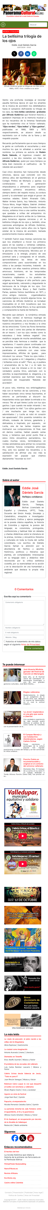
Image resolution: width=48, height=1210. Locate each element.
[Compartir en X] (14, 54)
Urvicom (27, 1208)
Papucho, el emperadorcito (15, 1101)
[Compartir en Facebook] (21, 54)
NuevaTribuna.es (11, 1168)
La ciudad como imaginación (15, 1049)
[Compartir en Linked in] (27, 54)
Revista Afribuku (11, 1173)
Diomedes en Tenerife (13, 1057)
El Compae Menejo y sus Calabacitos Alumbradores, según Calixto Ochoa (32, 737)
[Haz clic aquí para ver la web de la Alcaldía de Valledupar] (22, 803)
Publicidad (29, 1192)
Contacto (8, 1192)
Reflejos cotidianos (32, 496)
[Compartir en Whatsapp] (34, 53)
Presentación (18, 1192)
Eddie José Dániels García (24, 45)
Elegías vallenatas (31, 692)
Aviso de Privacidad (30, 644)
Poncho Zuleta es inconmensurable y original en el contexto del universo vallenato (33, 762)
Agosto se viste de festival (15, 1094)
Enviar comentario (34, 648)
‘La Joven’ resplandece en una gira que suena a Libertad (33, 714)
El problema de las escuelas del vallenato (21, 1064)
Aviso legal (38, 1192)
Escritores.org (10, 1178)
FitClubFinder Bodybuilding (15, 1164)
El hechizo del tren (11, 1151)
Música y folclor (11, 31)
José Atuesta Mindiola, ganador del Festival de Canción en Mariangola (33, 671)
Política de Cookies (16, 1195)
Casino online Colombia (13, 1183)
